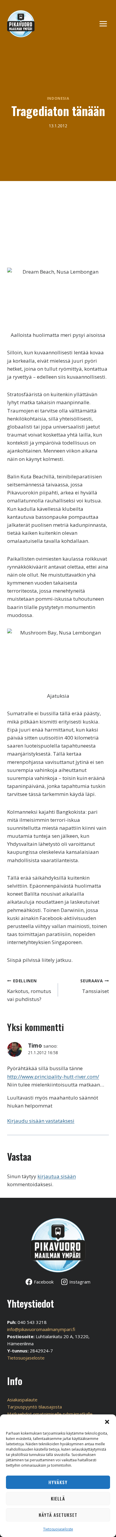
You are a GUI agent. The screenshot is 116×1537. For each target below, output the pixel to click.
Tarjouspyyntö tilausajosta (34, 1407)
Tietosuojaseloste (58, 1529)
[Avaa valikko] (106, 24)
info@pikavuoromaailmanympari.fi (41, 1329)
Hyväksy (58, 1482)
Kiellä (58, 1498)
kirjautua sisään (56, 1176)
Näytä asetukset (58, 1514)
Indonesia (58, 98)
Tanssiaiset (94, 986)
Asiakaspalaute (22, 1400)
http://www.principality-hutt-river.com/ (53, 1076)
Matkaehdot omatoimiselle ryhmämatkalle (50, 1414)
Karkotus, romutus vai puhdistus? (29, 990)
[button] (107, 1422)
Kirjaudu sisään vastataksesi (40, 1120)
